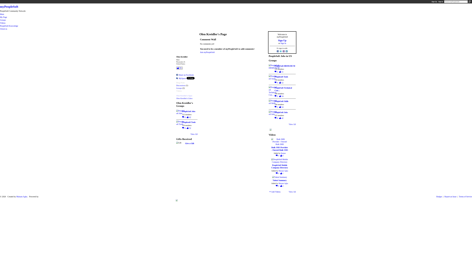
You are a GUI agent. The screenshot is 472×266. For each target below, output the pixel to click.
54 (282, 96)
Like (180, 68)
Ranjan (283, 153)
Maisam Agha (283, 171)
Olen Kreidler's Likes (184, 98)
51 (282, 72)
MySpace (182, 78)
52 (190, 128)
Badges (439, 197)
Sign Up (434, 2)
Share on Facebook (186, 75)
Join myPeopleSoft (207, 52)
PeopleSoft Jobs (188, 111)
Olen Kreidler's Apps (184, 96)
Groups (179, 88)
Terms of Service (465, 197)
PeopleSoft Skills (281, 101)
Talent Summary (280, 180)
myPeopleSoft (9, 6)
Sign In (440, 2)
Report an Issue (450, 197)
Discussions (180, 85)
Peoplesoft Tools (189, 122)
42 (190, 117)
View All (194, 134)
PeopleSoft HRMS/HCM (285, 66)
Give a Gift (189, 143)
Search (470, 1)
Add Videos (275, 192)
